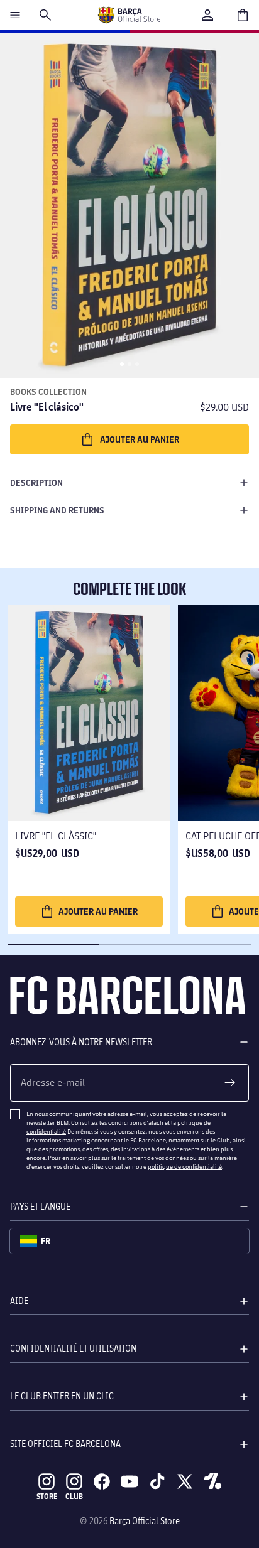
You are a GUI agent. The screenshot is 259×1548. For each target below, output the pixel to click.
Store (46, 1496)
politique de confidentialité (185, 1166)
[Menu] (15, 15)
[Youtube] (129, 1481)
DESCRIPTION (36, 482)
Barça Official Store (144, 1520)
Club (74, 1496)
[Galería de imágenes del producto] (129, 205)
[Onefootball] (212, 1481)
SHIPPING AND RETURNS (57, 510)
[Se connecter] (207, 15)
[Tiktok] (157, 1481)
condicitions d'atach (135, 1122)
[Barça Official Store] (128, 15)
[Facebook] (102, 1481)
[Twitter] (185, 1481)
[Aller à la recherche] (45, 15)
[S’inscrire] (230, 1083)
